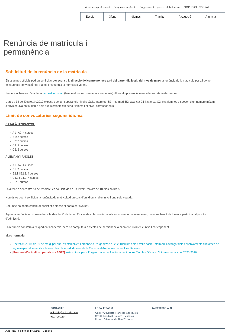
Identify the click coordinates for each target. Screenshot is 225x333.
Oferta (112, 16)
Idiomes (136, 16)
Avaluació (185, 16)
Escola (90, 16)
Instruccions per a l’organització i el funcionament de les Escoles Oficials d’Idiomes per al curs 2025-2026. (131, 252)
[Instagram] (221, 7)
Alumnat (210, 16)
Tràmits (159, 16)
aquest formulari (53, 93)
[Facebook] (214, 7)
